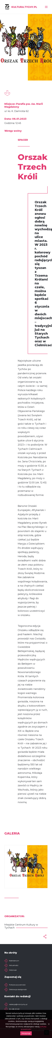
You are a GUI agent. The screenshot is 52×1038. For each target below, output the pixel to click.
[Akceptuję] (48, 1024)
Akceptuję (26, 1033)
